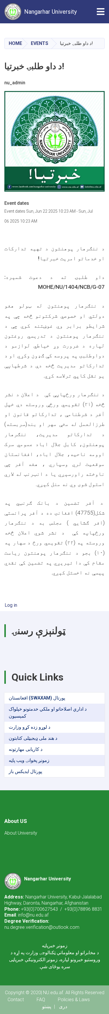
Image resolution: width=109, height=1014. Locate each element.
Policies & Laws (74, 999)
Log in (11, 605)
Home (15, 43)
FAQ (41, 999)
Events (39, 43)
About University (20, 833)
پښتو (46, 1006)
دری (63, 1006)
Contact (16, 999)
